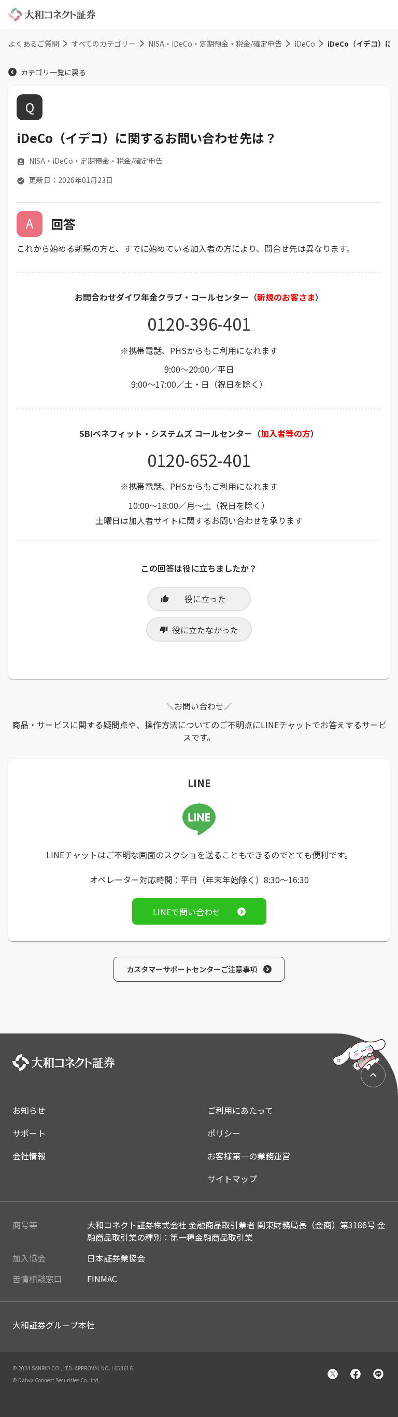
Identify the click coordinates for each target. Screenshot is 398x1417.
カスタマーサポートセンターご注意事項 (191, 968)
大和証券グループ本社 (53, 1325)
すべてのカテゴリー (104, 43)
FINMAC (102, 1278)
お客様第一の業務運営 (248, 1156)
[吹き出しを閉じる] (336, 1010)
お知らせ (29, 1110)
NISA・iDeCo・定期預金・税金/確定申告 (215, 43)
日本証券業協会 (116, 1258)
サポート (29, 1133)
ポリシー (223, 1133)
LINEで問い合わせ (187, 911)
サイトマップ (232, 1178)
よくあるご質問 (33, 43)
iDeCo (304, 43)
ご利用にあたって (240, 1110)
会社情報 (29, 1156)
